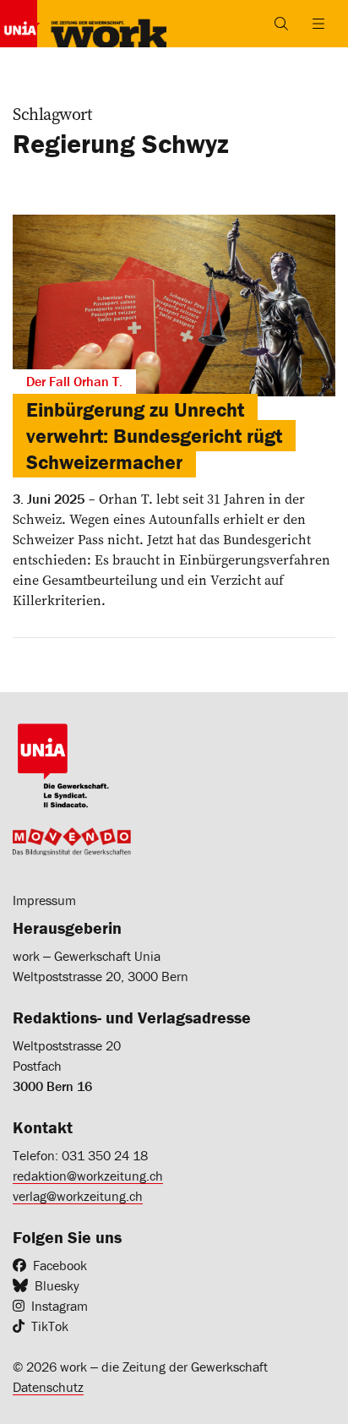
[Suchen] (281, 24)
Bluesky (57, 1285)
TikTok (49, 1326)
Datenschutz (48, 1386)
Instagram (59, 1305)
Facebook (60, 1265)
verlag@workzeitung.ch (78, 1195)
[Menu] (318, 24)
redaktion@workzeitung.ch (88, 1175)
